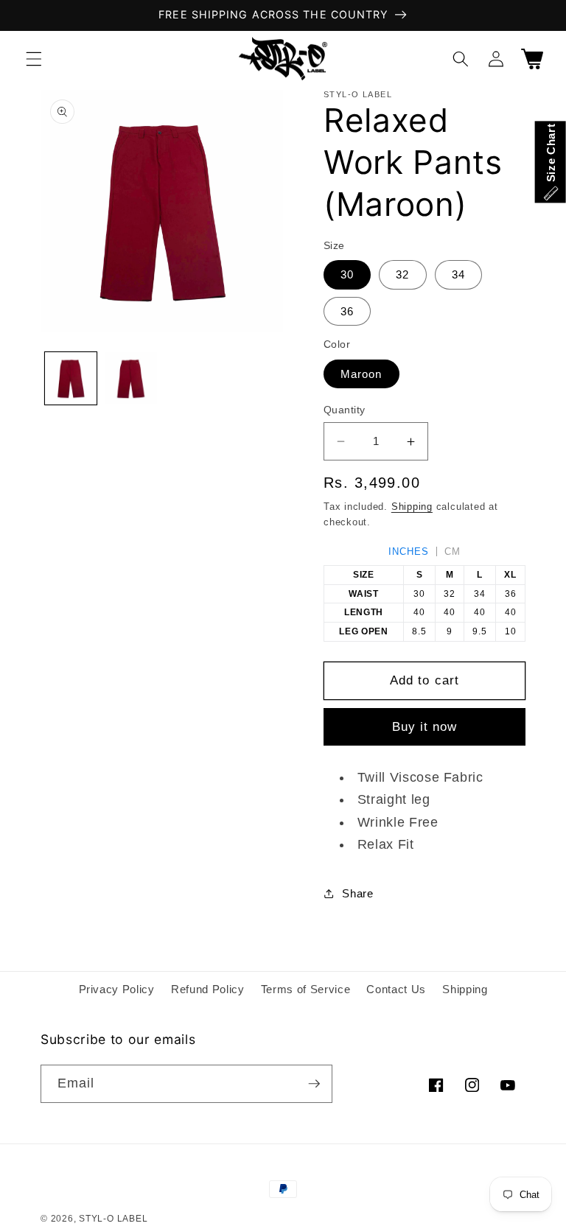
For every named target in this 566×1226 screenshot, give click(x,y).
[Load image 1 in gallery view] (71, 378)
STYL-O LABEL (113, 1218)
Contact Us (396, 989)
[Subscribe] (314, 1084)
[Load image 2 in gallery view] (131, 378)
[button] (34, 58)
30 (347, 274)
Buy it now (425, 726)
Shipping (412, 506)
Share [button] (357, 893)
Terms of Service (306, 989)
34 (458, 274)
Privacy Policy (117, 989)
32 (402, 274)
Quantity (345, 410)
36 (347, 311)
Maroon (361, 374)
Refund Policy (208, 989)
